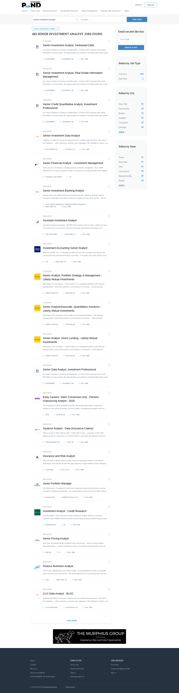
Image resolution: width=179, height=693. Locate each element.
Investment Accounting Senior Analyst (65, 247)
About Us (33, 669)
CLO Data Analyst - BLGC (58, 593)
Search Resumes (77, 669)
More (121, 132)
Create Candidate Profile (120, 669)
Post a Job (75, 665)
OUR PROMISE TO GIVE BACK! (42, 677)
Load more (71, 621)
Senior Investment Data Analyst (61, 135)
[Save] (106, 41)
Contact (33, 665)
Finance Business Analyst (58, 566)
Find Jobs (137, 19)
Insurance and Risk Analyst (59, 456)
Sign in (138, 5)
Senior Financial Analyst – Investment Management (73, 163)
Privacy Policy (70, 687)
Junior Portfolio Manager (57, 483)
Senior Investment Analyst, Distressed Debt (68, 45)
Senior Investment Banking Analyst (63, 190)
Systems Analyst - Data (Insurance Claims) (68, 428)
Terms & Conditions (37, 673)
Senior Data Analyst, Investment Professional (69, 369)
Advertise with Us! (77, 677)
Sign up (150, 5)
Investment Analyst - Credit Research (65, 511)
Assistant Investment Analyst (60, 220)
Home (32, 661)
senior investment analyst (44, 29)
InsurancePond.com (50, 687)
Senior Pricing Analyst (56, 538)
